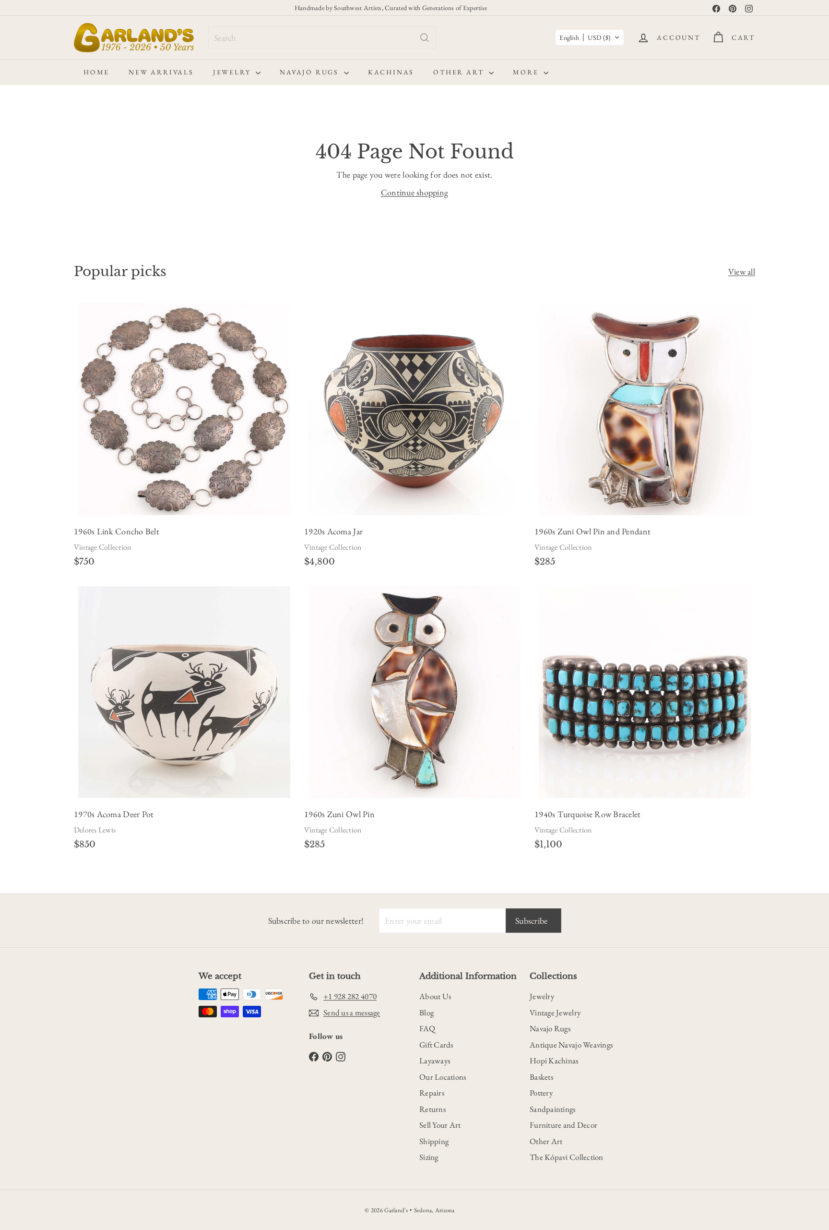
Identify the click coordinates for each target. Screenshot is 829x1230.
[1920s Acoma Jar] (414, 438)
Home (96, 72)
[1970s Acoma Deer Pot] (184, 721)
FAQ (427, 1028)
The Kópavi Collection (567, 1157)
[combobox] (322, 37)
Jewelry (233, 72)
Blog (426, 1012)
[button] (590, 37)
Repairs (431, 1092)
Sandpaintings (553, 1109)
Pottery (541, 1092)
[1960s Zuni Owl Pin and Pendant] (644, 438)
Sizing (428, 1157)
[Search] (424, 37)
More (527, 72)
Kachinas (391, 72)
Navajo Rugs (311, 72)
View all (741, 271)
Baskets (541, 1077)
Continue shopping (415, 192)
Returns (432, 1109)
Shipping (434, 1141)
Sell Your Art (440, 1125)
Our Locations (442, 1077)
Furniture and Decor (563, 1125)
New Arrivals (161, 72)
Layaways (434, 1060)
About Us (435, 996)
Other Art (459, 72)
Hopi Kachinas (554, 1060)
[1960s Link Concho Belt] (184, 438)
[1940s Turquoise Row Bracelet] (644, 721)
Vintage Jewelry (555, 1012)
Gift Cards (436, 1044)
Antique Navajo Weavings (571, 1044)
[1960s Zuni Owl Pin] (414, 721)
